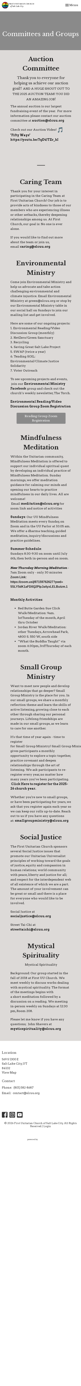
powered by (38, 1142)
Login (47, 1126)
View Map (9, 1072)
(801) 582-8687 (24, 1087)
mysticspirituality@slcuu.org (35, 1029)
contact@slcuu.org (26, 1093)
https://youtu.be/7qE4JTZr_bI (34, 140)
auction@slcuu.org (48, 120)
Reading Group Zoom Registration (41, 418)
